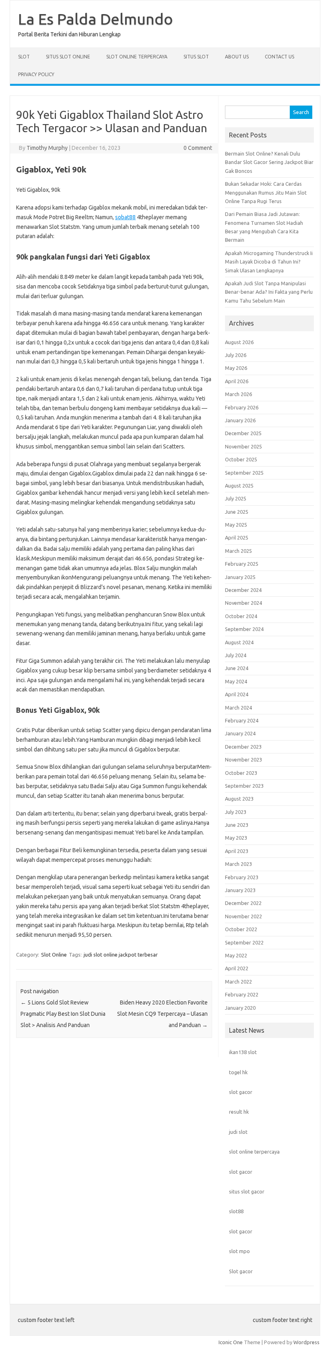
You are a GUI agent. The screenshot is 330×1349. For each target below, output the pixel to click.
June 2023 (236, 825)
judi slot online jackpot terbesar (121, 954)
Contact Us (279, 56)
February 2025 (241, 564)
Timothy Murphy (47, 148)
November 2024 (243, 603)
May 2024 (236, 681)
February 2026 (241, 407)
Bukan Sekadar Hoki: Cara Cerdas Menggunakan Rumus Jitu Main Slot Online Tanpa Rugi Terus (266, 192)
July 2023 (235, 812)
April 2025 (236, 537)
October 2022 (241, 929)
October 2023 (241, 773)
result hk (239, 1111)
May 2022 (236, 955)
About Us (237, 56)
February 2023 (241, 877)
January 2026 (240, 420)
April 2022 (236, 968)
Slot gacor (241, 1271)
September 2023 (244, 786)
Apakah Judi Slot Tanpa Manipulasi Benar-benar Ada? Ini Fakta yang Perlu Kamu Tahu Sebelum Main (269, 291)
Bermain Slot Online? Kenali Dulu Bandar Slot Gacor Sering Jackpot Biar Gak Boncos (269, 162)
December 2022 (243, 903)
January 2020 (240, 1008)
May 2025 (236, 524)
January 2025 (240, 577)
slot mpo (239, 1251)
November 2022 (243, 916)
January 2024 (240, 733)
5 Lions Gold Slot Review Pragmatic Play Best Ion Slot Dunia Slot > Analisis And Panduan (63, 1013)
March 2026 (238, 394)
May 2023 (236, 838)
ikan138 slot (243, 1052)
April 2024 (236, 694)
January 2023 (240, 890)
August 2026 (239, 342)
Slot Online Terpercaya (136, 56)
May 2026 (236, 368)
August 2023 (239, 798)
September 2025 (244, 472)
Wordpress (306, 1342)
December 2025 (243, 433)
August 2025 (239, 485)
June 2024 (236, 668)
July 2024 (235, 655)
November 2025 (243, 446)
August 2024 (239, 642)
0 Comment (198, 148)
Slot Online (54, 954)
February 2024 (241, 720)
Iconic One (231, 1342)
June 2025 (236, 512)
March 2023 (238, 864)
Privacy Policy (36, 74)
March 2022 (238, 981)
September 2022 (244, 942)
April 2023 (236, 851)
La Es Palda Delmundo (95, 18)
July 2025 (235, 498)
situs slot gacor (246, 1191)
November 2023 (243, 759)
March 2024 (238, 707)
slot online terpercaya (254, 1151)
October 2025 (241, 459)
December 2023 (243, 746)
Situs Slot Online (68, 56)
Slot (24, 56)
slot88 (236, 1211)
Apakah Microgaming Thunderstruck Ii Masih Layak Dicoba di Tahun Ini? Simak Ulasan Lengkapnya (269, 261)
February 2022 (241, 994)
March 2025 (238, 551)
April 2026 (236, 381)
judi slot (238, 1132)
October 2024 (241, 616)
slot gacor (240, 1092)
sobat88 (125, 217)
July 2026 (235, 355)
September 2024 (244, 629)
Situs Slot (196, 56)
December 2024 (243, 590)
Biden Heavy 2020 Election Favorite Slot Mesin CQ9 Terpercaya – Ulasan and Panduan (162, 1013)
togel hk (238, 1072)
